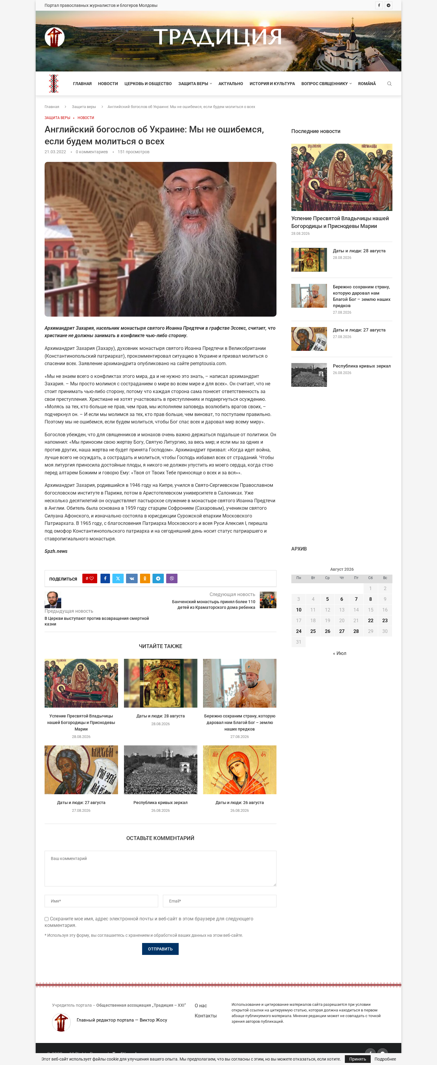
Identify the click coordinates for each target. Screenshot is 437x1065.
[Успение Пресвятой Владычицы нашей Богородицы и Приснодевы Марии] (81, 683)
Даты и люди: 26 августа (240, 802)
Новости (108, 83)
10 (298, 610)
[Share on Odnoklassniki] (145, 578)
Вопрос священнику (324, 83)
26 (327, 631)
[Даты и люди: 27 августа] (81, 769)
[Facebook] (379, 5)
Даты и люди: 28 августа (160, 716)
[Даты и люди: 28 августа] (160, 683)
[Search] (389, 84)
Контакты (206, 1016)
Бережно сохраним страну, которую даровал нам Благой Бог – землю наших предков (239, 722)
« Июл (339, 653)
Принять (357, 1059)
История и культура (272, 83)
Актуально (230, 83)
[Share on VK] (132, 578)
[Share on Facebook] (105, 578)
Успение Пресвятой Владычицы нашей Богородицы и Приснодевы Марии (81, 722)
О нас (201, 1005)
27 (342, 631)
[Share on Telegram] (158, 578)
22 (370, 620)
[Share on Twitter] (118, 578)
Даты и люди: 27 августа (81, 802)
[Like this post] (91, 578)
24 (298, 631)
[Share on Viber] (171, 578)
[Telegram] (388, 5)
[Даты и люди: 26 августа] (239, 769)
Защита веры (193, 83)
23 (385, 620)
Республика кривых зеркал (160, 802)
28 (356, 631)
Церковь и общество (148, 83)
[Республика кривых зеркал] (160, 769)
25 (313, 631)
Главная (82, 83)
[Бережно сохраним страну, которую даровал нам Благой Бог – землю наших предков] (239, 683)
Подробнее (385, 1059)
